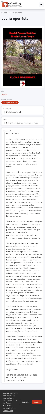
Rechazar (25, 402)
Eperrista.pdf (11, 102)
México (4, 95)
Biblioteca (17, 13)
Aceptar (37, 402)
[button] (41, 4)
